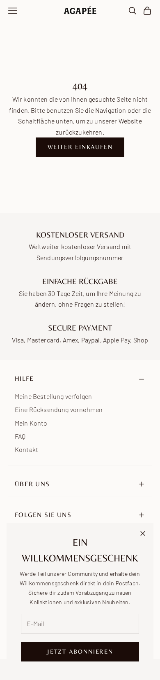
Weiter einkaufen (80, 146)
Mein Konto (31, 423)
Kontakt (26, 449)
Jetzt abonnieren (80, 651)
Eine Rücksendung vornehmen (59, 409)
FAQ (20, 436)
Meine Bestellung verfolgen (53, 396)
